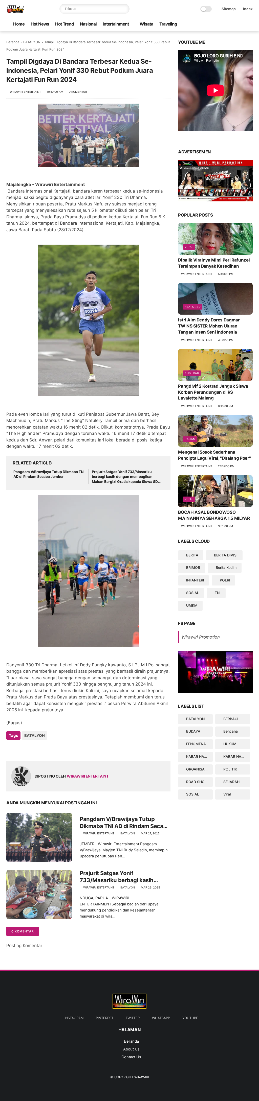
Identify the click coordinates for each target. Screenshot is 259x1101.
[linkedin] (51, 749)
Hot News (40, 24)
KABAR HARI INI (199, 756)
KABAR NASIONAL (236, 756)
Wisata (146, 24)
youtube (190, 1018)
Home (19, 24)
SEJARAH (231, 782)
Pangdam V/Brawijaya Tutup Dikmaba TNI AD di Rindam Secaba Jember (48, 474)
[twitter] (225, 24)
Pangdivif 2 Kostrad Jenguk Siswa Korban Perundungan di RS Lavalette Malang (213, 392)
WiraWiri (141, 1077)
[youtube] (209, 24)
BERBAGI (230, 719)
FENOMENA (196, 744)
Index (248, 9)
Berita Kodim (226, 567)
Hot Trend (64, 24)
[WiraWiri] (15, 11)
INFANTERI (195, 580)
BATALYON (31, 42)
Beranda (12, 42)
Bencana (230, 731)
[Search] (124, 9)
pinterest (104, 1018)
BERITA (192, 555)
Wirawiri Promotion (201, 637)
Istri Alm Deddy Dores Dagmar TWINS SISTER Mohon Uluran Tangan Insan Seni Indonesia (209, 326)
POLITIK (230, 769)
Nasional (88, 24)
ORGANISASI (197, 769)
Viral (189, 247)
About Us (131, 1049)
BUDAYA (193, 731)
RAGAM (190, 439)
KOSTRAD (192, 373)
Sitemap (229, 9)
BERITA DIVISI (226, 555)
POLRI (225, 580)
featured (193, 307)
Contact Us (131, 1057)
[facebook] (249, 24)
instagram (73, 1018)
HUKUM (229, 744)
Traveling (168, 24)
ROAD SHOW (197, 782)
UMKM (192, 605)
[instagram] (241, 24)
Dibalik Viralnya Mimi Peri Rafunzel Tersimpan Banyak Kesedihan (214, 263)
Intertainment (116, 24)
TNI (218, 593)
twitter (133, 1018)
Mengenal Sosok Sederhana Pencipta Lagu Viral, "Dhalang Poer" (214, 455)
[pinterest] (233, 24)
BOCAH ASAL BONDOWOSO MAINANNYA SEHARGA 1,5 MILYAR (214, 515)
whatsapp (161, 1018)
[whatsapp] (217, 24)
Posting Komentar (24, 945)
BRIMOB (193, 567)
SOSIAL (192, 593)
